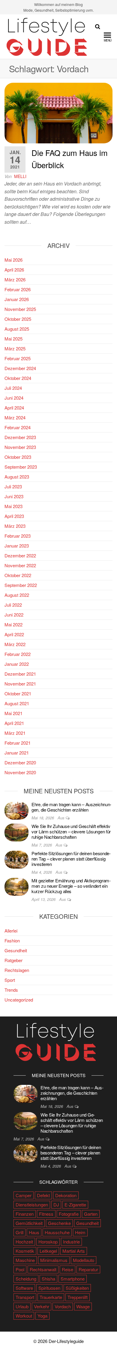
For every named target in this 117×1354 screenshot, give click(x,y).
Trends (11, 990)
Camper (24, 1195)
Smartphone (73, 1278)
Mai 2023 (13, 506)
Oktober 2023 (17, 457)
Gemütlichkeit (29, 1223)
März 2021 (15, 733)
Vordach (63, 1306)
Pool (20, 1269)
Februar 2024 (17, 427)
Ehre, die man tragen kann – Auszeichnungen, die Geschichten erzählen (71, 807)
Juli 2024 (13, 388)
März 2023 (15, 526)
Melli (20, 176)
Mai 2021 (13, 713)
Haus (34, 1232)
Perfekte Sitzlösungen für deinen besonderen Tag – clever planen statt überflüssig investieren (71, 858)
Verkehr (41, 1306)
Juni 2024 (13, 398)
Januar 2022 (16, 664)
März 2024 (15, 417)
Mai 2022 (13, 624)
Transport (25, 1297)
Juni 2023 (13, 496)
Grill (19, 1232)
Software (24, 1288)
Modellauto (83, 1260)
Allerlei (10, 930)
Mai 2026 (13, 260)
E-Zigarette (75, 1204)
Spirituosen (49, 1288)
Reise (67, 1269)
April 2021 (14, 723)
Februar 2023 (17, 536)
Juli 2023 (13, 486)
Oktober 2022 (17, 575)
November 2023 (20, 447)
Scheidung (26, 1278)
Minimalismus (54, 1260)
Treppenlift (78, 1297)
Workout (24, 1315)
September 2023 (20, 467)
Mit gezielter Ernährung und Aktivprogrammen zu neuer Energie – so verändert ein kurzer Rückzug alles (71, 885)
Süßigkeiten (77, 1288)
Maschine (25, 1260)
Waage (83, 1306)
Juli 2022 (13, 605)
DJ (56, 1204)
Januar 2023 (16, 545)
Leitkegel (48, 1251)
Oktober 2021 (17, 693)
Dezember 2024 (20, 368)
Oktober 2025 (17, 319)
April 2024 (14, 407)
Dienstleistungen (32, 1204)
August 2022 (16, 595)
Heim (80, 1232)
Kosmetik (25, 1251)
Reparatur (88, 1269)
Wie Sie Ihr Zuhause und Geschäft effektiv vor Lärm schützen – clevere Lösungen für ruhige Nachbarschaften (71, 831)
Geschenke (59, 1223)
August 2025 (16, 329)
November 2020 (20, 772)
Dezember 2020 (20, 762)
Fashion (12, 940)
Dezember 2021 (20, 674)
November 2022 (20, 565)
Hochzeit (24, 1241)
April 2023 (14, 516)
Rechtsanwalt (43, 1269)
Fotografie (69, 1214)
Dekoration (65, 1195)
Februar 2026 (17, 289)
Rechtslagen (16, 970)
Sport (9, 980)
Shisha (48, 1278)
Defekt (43, 1195)
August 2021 (16, 703)
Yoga (42, 1315)
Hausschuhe (57, 1232)
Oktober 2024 (17, 378)
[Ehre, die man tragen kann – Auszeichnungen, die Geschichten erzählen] (16, 810)
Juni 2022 (13, 614)
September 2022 (20, 585)
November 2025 (20, 309)
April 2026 (14, 269)
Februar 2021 (17, 743)
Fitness (46, 1214)
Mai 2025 (13, 338)
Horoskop (48, 1241)
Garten (91, 1214)
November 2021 (20, 683)
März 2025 (15, 348)
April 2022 (14, 634)
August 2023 (16, 476)
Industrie (71, 1241)
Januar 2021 (16, 752)
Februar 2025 (17, 358)
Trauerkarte (51, 1297)
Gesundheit (15, 950)
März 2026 (15, 279)
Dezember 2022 (20, 555)
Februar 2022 (17, 654)
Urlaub (22, 1306)
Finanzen (25, 1214)
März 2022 (15, 644)
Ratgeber (13, 960)
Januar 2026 (16, 299)
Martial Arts (73, 1251)
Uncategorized (18, 999)
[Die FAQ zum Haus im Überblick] (58, 112)
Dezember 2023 (20, 437)
